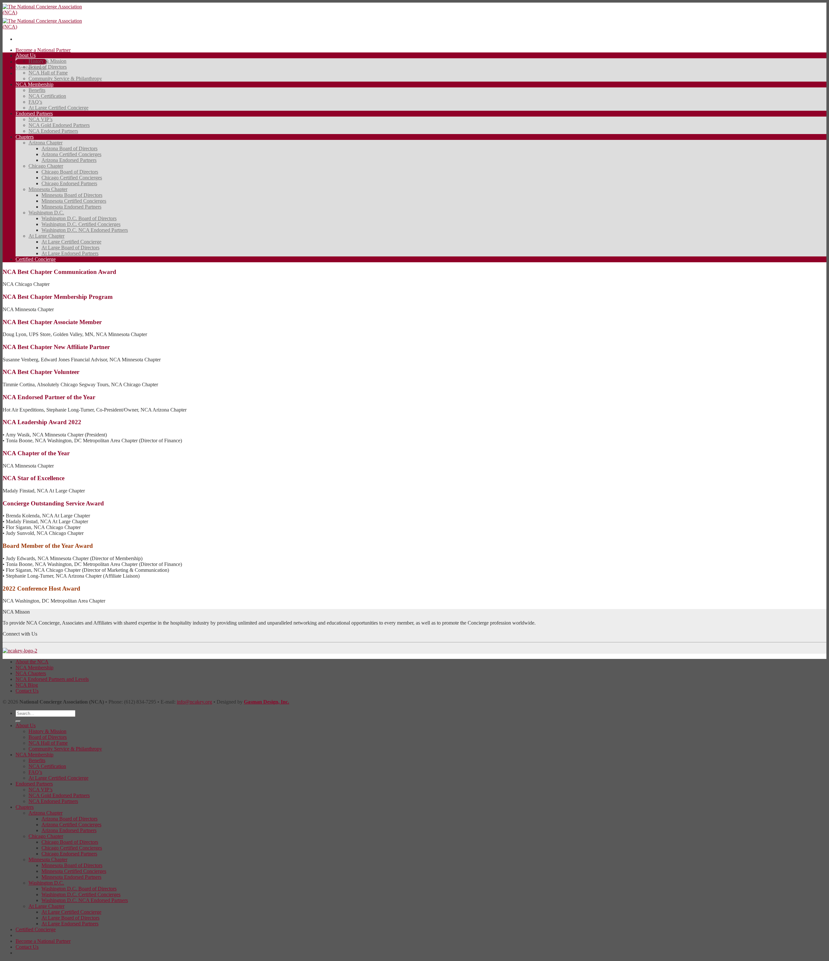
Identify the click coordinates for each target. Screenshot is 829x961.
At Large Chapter (46, 236)
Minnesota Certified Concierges (73, 201)
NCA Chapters (31, 673)
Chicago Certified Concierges (71, 177)
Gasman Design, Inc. (266, 702)
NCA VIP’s (40, 119)
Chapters (25, 137)
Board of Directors (47, 67)
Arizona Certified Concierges (71, 154)
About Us (26, 55)
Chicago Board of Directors (69, 172)
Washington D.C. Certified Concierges (80, 224)
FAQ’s (35, 102)
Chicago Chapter (45, 166)
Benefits (36, 90)
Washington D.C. (46, 212)
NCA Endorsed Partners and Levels (52, 679)
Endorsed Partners (34, 113)
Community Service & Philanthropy (65, 78)
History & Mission (47, 61)
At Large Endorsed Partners (69, 253)
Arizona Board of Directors (69, 148)
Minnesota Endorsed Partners (71, 206)
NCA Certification (47, 96)
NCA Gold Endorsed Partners (59, 125)
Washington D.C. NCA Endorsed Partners (84, 230)
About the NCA (32, 661)
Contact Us (27, 691)
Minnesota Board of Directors (71, 195)
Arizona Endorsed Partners (69, 160)
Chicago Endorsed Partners (69, 183)
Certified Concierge (36, 259)
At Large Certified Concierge (58, 107)
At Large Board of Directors (70, 247)
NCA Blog (27, 685)
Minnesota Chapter (47, 189)
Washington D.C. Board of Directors (79, 218)
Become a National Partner (43, 50)
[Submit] (18, 721)
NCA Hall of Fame (48, 72)
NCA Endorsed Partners (53, 131)
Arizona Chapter (45, 142)
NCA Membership (34, 84)
